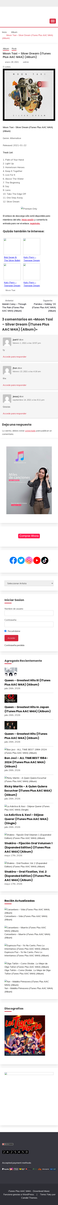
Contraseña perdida (14, 645)
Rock (14, 48)
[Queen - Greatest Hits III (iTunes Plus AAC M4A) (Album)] (29, 672)
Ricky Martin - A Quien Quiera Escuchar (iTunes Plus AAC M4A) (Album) (28, 790)
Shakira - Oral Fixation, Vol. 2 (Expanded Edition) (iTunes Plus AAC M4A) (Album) (27, 876)
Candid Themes (29, 1197)
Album (6, 48)
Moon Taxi (10, 290)
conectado (30, 430)
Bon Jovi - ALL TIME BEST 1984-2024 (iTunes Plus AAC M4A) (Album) (26, 762)
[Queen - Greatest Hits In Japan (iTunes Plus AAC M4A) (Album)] (29, 699)
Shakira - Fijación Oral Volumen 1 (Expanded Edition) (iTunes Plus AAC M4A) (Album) (29, 847)
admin (26, 62)
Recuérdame (13, 631)
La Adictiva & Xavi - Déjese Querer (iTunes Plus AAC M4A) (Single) (26, 819)
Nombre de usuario (14, 608)
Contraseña (10, 619)
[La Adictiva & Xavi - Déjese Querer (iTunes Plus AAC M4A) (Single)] (29, 808)
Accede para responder (14, 356)
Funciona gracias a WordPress (18, 1194)
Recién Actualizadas (20, 901)
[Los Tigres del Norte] (25, 1054)
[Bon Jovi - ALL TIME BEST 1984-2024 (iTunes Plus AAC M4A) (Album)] (29, 751)
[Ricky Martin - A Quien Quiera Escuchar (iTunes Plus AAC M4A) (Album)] (29, 779)
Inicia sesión (28, 219)
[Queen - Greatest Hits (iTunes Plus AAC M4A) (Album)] (29, 725)
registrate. (35, 223)
